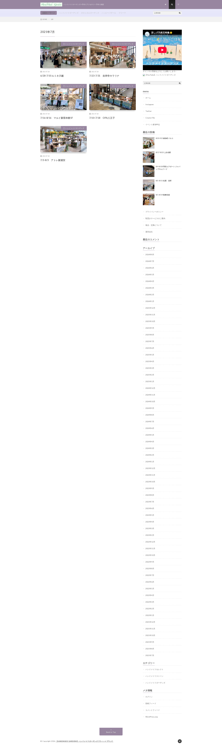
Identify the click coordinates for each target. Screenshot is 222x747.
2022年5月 (149, 588)
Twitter (148, 111)
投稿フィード (150, 703)
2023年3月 (149, 528)
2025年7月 (149, 341)
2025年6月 (149, 348)
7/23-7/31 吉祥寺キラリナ (104, 75)
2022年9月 (149, 562)
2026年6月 (149, 268)
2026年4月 (149, 281)
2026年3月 (149, 288)
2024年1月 (149, 461)
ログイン (149, 697)
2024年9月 (149, 408)
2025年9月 (149, 328)
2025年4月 (149, 361)
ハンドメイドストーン (154, 676)
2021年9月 (149, 642)
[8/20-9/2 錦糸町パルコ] (148, 143)
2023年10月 (150, 482)
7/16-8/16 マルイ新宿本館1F (56, 117)
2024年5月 (149, 435)
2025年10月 (150, 321)
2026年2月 (149, 294)
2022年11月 (150, 548)
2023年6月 (149, 508)
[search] (180, 13)
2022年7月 (149, 575)
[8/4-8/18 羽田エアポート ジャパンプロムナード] (148, 171)
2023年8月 (149, 495)
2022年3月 (149, 602)
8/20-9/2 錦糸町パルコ (164, 138)
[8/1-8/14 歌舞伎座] (148, 199)
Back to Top (111, 732)
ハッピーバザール (109, 13)
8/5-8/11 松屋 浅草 (164, 181)
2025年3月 (149, 368)
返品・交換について (153, 225)
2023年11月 (150, 475)
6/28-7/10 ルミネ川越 (52, 75)
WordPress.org (151, 717)
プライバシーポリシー (154, 212)
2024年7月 (149, 421)
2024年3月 (149, 448)
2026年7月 (149, 261)
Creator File (150, 118)
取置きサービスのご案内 (155, 218)
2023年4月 (149, 522)
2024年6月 (149, 428)
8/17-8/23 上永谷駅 (163, 152)
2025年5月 (149, 355)
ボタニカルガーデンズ (90, 13)
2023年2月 (149, 535)
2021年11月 (150, 629)
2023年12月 (150, 468)
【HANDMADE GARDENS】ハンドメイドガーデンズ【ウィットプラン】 (84, 741)
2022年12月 (150, 542)
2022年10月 (150, 555)
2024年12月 (150, 388)
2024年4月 (149, 441)
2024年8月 (149, 415)
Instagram (149, 104)
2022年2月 (149, 608)
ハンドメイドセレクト (154, 669)
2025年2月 (149, 375)
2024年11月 (150, 395)
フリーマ (122, 13)
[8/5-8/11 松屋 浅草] (148, 185)
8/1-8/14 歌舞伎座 (163, 195)
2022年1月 (149, 615)
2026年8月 (149, 254)
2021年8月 (149, 649)
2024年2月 (149, 455)
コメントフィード (152, 710)
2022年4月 (149, 595)
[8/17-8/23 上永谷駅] (148, 157)
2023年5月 (149, 515)
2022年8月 (149, 568)
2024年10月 (150, 401)
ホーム (148, 98)
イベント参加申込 (152, 124)
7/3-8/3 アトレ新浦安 (52, 160)
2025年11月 (150, 314)
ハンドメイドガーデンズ (68, 13)
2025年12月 (150, 308)
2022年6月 (149, 582)
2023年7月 (149, 502)
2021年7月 (149, 655)
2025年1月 (149, 381)
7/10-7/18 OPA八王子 (102, 117)
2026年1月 (149, 301)
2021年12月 (150, 622)
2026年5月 (149, 274)
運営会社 (149, 232)
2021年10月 (150, 635)
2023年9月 (149, 488)
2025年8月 (149, 335)
